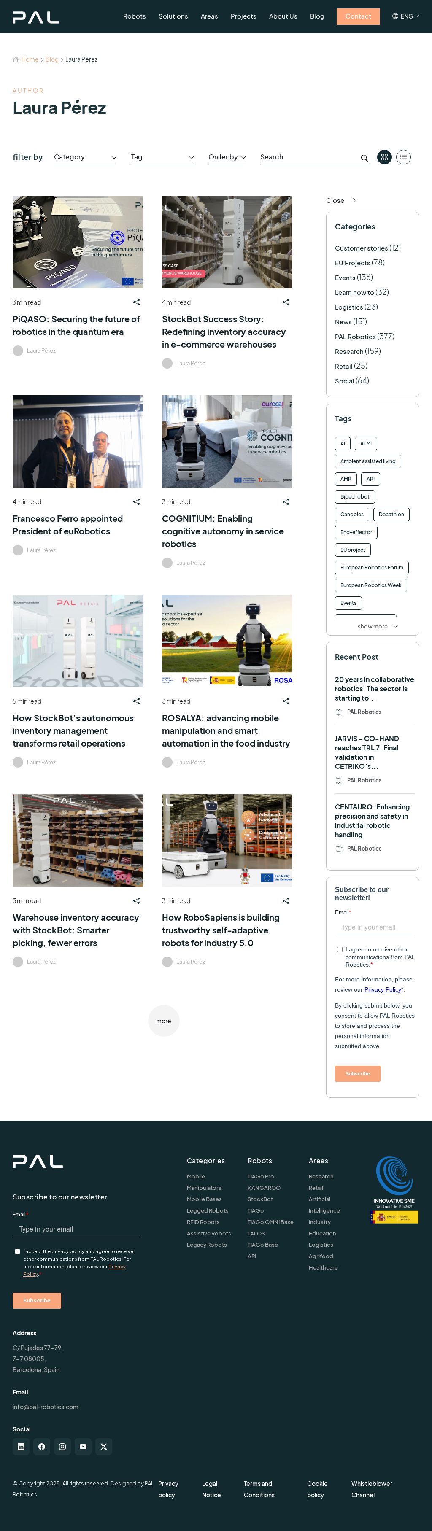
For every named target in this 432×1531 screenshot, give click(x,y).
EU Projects (352, 263)
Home (30, 59)
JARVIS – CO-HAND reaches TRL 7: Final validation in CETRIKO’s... (367, 752)
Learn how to (354, 292)
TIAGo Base (263, 1244)
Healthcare (323, 1267)
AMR (345, 479)
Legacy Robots (207, 1244)
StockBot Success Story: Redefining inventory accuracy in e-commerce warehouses (224, 331)
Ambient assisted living (368, 461)
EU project (352, 550)
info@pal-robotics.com (45, 1406)
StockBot (260, 1199)
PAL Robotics (355, 336)
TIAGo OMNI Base (271, 1221)
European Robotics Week (371, 585)
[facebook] (41, 1446)
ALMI (366, 443)
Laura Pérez (41, 350)
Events (345, 277)
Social (344, 381)
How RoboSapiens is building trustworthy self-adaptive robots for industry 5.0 (221, 930)
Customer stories (361, 248)
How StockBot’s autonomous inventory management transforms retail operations (73, 730)
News (343, 322)
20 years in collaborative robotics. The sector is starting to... (374, 688)
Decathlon (391, 514)
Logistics (349, 307)
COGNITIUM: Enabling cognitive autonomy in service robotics (223, 531)
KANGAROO (264, 1187)
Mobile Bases (204, 1199)
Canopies (352, 514)
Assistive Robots (209, 1233)
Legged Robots (208, 1210)
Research (349, 351)
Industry (320, 1221)
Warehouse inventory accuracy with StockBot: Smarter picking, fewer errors (76, 930)
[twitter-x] (103, 1446)
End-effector (356, 532)
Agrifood (321, 1256)
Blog (52, 59)
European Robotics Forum (371, 567)
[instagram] (62, 1446)
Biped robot (355, 496)
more (163, 1020)
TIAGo (256, 1210)
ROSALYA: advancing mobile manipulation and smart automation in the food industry (226, 730)
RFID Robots (203, 1221)
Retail (344, 366)
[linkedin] (21, 1446)
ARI (371, 479)
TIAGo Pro (261, 1176)
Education (322, 1233)
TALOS (256, 1233)
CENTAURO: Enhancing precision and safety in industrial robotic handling (372, 820)
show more (373, 626)
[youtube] (83, 1446)
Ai (342, 443)
